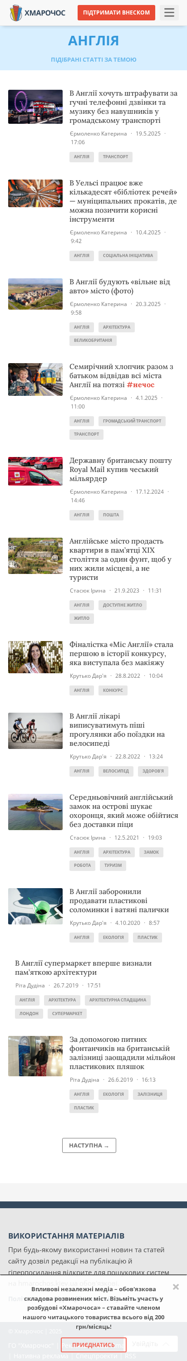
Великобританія (93, 340)
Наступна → (89, 1145)
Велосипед (116, 771)
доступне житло (122, 605)
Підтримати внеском (116, 12)
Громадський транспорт (132, 421)
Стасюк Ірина (88, 590)
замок (151, 852)
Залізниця (150, 1094)
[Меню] (169, 12)
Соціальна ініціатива (128, 255)
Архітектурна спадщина (117, 1000)
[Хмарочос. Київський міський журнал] (37, 12)
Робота (82, 865)
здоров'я (153, 771)
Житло (81, 618)
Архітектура (116, 327)
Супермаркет (67, 1013)
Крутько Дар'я (88, 676)
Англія (81, 157)
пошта (111, 515)
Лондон (29, 1013)
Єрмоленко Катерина (98, 133)
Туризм (113, 865)
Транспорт (115, 157)
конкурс (113, 690)
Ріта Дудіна (30, 985)
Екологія (113, 937)
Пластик (147, 937)
